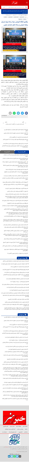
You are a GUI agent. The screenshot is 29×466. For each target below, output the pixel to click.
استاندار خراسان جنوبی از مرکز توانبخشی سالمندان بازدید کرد (15, 225)
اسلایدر (5, 17)
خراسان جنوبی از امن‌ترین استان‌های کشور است (19, 290)
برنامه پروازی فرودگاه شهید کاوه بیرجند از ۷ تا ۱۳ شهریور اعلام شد (15, 140)
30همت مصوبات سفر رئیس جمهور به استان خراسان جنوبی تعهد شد (16, 133)
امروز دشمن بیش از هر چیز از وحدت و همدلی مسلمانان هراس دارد (15, 284)
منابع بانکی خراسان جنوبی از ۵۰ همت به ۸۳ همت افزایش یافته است (15, 399)
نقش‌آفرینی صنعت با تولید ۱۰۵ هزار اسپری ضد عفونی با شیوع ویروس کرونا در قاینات (15, 243)
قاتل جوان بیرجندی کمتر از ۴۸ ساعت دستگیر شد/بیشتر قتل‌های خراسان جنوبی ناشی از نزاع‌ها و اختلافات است (16, 197)
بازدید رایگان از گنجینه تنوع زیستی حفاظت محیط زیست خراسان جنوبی (15, 178)
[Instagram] (20, 456)
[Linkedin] (9, 456)
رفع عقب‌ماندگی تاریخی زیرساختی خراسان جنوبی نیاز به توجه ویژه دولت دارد (16, 296)
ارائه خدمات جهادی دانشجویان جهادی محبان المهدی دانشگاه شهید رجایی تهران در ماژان (15, 166)
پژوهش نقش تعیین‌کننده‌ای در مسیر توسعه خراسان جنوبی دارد (14, 200)
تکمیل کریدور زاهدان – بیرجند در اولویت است (19, 281)
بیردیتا (18, 451)
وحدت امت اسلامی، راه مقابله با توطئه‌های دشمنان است (17, 279)
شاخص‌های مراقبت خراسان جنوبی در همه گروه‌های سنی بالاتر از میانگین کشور (15, 392)
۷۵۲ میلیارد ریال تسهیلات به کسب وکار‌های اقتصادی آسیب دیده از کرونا (16, 216)
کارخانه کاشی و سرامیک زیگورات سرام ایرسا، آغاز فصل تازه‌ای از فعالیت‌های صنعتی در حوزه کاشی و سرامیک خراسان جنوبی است (16, 308)
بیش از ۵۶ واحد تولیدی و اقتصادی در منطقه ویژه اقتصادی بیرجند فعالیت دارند (16, 372)
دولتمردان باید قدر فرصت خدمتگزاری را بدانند (18, 137)
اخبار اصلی (10, 17)
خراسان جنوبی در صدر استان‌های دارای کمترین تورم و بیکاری (16, 302)
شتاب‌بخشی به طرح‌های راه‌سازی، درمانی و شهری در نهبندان (15, 382)
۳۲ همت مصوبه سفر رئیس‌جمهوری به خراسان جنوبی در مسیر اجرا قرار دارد (15, 385)
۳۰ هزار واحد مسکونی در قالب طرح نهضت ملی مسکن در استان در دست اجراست (16, 305)
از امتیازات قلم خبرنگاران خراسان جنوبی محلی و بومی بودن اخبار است (16, 227)
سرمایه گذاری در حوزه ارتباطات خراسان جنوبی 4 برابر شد (16, 188)
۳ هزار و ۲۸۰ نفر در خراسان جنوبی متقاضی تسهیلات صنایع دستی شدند (16, 231)
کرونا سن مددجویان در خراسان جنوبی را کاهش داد (17, 253)
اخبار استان (22, 17)
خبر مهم (20, 19)
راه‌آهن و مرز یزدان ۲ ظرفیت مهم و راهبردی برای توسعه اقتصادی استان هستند (15, 146)
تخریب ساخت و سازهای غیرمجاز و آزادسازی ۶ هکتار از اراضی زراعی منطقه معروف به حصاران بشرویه (16, 209)
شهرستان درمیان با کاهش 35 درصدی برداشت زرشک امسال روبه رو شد (16, 239)
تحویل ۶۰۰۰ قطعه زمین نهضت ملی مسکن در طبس (17, 191)
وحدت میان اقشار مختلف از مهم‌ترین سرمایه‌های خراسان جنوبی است (14, 293)
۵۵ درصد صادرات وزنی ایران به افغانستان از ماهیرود (18, 299)
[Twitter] (17, 456)
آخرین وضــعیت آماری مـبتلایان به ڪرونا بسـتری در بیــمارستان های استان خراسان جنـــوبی (15, 206)
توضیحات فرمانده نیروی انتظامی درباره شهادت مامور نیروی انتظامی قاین (16, 250)
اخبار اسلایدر (16, 17)
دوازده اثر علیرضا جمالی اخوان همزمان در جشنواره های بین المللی (16, 130)
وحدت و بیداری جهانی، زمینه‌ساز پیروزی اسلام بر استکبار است (15, 143)
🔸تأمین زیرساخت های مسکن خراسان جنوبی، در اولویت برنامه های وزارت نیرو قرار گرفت (15, 162)
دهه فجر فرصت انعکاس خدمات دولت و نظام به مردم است (15, 176)
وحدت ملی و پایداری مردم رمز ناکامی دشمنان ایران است (17, 287)
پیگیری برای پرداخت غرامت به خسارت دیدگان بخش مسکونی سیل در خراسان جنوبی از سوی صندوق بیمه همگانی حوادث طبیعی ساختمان (15, 235)
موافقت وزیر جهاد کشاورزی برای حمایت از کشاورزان (17, 203)
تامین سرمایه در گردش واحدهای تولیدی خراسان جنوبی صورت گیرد (15, 378)
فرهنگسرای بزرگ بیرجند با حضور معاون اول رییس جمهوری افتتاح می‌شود (16, 172)
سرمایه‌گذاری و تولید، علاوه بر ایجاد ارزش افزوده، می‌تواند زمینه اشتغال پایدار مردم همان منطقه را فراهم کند (15, 375)
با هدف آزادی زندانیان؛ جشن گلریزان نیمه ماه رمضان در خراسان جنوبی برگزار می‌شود (15, 159)
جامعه (25, 19)
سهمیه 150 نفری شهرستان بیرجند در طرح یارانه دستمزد (16, 169)
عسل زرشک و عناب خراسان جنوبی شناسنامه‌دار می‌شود (16, 194)
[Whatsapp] (14, 456)
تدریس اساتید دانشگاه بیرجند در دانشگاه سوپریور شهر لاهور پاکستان (16, 185)
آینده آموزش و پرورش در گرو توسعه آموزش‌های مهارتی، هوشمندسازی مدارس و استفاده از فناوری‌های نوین (17, 213)
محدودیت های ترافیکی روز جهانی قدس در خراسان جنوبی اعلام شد (15, 246)
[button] (26, 113)
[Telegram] (12, 456)
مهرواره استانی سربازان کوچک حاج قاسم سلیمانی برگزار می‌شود (15, 182)
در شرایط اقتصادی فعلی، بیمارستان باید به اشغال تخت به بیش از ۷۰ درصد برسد (15, 388)
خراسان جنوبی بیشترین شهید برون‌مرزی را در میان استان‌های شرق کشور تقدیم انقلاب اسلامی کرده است (15, 395)
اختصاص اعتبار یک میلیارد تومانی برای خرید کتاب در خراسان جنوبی (16, 155)
